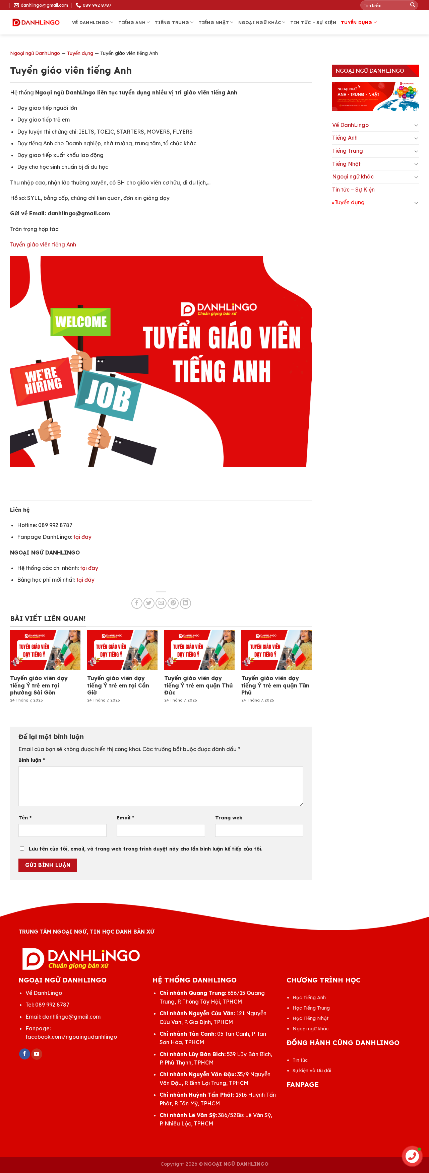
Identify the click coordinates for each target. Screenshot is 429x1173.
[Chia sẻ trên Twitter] (149, 603)
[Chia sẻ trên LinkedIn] (185, 603)
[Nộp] (413, 5)
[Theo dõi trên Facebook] (24, 1054)
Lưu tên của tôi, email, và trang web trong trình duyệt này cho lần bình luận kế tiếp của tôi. (145, 849)
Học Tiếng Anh (309, 998)
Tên (25, 818)
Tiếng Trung (172, 22)
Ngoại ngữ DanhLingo (35, 53)
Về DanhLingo (90, 22)
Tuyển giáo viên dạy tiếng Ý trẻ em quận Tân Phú (275, 685)
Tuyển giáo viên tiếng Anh (43, 244)
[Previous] (21, 658)
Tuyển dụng (356, 22)
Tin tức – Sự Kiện (313, 22)
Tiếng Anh (131, 22)
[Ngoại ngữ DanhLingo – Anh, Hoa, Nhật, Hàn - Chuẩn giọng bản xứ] (36, 22)
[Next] (300, 658)
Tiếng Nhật (213, 22)
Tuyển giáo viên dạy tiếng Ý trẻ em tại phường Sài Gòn (39, 685)
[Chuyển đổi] (416, 125)
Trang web (229, 818)
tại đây (82, 536)
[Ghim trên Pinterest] (173, 603)
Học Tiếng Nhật (310, 1018)
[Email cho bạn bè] (161, 603)
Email (125, 818)
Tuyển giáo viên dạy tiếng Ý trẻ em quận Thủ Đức (198, 685)
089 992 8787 (52, 1004)
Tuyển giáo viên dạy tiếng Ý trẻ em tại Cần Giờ (118, 685)
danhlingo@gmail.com (71, 1016)
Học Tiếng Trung (311, 1008)
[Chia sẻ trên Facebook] (136, 603)
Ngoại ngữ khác (259, 22)
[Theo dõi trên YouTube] (36, 1054)
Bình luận (31, 760)
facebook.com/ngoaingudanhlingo (71, 1036)
